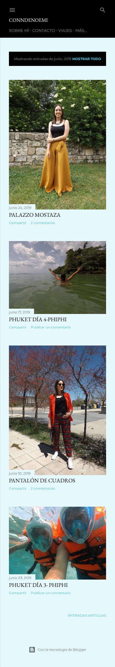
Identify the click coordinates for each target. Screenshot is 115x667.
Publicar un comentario (51, 327)
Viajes (65, 30)
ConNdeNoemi (28, 20)
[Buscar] (102, 8)
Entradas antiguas (87, 615)
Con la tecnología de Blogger (62, 649)
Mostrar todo (86, 59)
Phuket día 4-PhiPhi (38, 319)
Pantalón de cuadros (42, 480)
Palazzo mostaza (35, 214)
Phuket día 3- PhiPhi (38, 585)
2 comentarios (43, 223)
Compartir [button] (18, 223)
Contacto (43, 30)
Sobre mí (19, 30)
